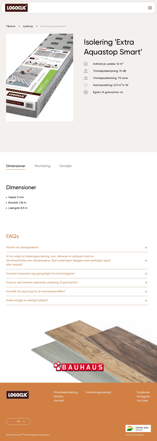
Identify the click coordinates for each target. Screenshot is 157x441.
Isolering (28, 26)
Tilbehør (10, 26)
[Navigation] (150, 8)
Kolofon (58, 396)
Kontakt (59, 400)
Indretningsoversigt (98, 392)
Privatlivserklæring (66, 392)
